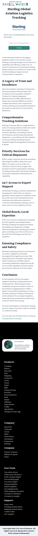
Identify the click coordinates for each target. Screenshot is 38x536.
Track (19, 48)
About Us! (8, 427)
